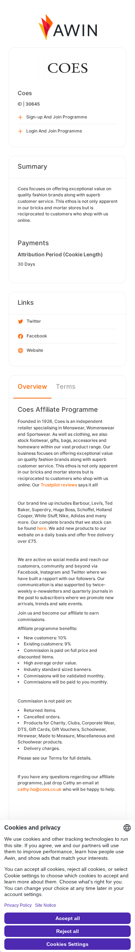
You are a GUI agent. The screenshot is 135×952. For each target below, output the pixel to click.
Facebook (37, 336)
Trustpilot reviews (59, 484)
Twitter (34, 321)
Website (35, 350)
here (41, 528)
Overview (32, 386)
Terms (66, 386)
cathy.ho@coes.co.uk (40, 789)
